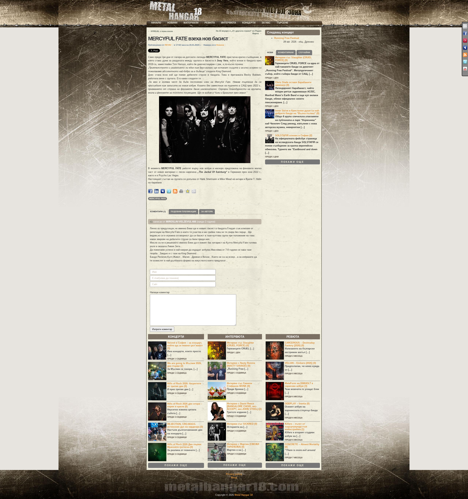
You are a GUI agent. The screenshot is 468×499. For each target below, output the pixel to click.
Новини (172, 22)
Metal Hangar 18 (244, 495)
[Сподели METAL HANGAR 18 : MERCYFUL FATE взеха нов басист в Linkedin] (156, 192)
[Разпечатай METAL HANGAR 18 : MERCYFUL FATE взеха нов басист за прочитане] (181, 192)
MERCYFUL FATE (157, 198)
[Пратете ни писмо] (465, 26)
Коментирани (286, 52)
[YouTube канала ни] (465, 69)
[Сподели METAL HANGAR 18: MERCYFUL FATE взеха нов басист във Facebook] (150, 192)
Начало (156, 22)
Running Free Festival (286, 38)
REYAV (168, 45)
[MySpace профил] (465, 47)
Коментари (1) (158, 211)
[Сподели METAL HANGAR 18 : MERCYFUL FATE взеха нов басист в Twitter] (169, 192)
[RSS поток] (465, 55)
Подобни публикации (183, 211)
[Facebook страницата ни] (465, 33)
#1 (151, 221)
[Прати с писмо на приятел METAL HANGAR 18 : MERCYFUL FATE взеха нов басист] (194, 192)
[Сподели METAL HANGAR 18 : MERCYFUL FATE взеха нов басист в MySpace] (163, 192)
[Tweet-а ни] (465, 62)
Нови (270, 52)
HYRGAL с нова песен (162, 31)
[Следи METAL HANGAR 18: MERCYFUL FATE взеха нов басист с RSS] (175, 192)
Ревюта (210, 22)
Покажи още (292, 162)
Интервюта (228, 22)
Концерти (248, 22)
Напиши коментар (159, 292)
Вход (234, 477)
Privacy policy (234, 474)
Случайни (304, 52)
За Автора (207, 211)
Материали (191, 22)
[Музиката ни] (465, 40)
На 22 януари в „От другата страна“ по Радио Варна (238, 32)
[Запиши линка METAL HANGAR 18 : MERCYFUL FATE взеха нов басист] (187, 192)
